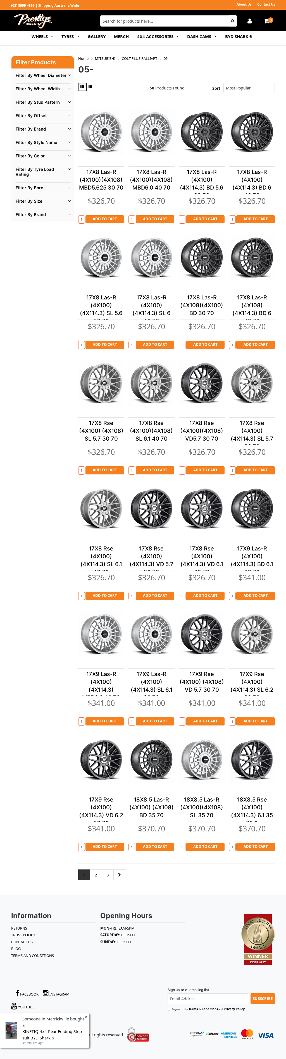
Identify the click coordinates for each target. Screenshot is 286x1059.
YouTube (25, 1007)
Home (83, 58)
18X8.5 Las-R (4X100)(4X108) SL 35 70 (201, 807)
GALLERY (97, 36)
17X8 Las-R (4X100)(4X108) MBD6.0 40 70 (151, 180)
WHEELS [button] (40, 36)
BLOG (16, 948)
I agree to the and (208, 1009)
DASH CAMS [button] (199, 36)
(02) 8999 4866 (23, 5)
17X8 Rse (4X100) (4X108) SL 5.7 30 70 (101, 431)
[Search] (233, 21)
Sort (216, 88)
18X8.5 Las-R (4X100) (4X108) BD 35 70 (151, 807)
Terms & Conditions (203, 1009)
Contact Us (266, 4)
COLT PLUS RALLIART (139, 58)
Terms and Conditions (32, 955)
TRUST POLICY (23, 934)
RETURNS (19, 928)
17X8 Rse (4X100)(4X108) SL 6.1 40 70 (151, 431)
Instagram (59, 994)
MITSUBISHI (105, 58)
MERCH (121, 36)
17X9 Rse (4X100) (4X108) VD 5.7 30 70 (202, 682)
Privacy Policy (234, 1009)
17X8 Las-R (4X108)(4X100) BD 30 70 (201, 305)
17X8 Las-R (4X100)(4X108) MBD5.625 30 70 (101, 180)
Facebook (29, 994)
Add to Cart (105, 218)
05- (166, 58)
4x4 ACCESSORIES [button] (156, 36)
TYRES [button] (68, 36)
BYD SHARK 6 (238, 36)
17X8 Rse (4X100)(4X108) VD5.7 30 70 (201, 431)
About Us (244, 4)
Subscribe (263, 998)
